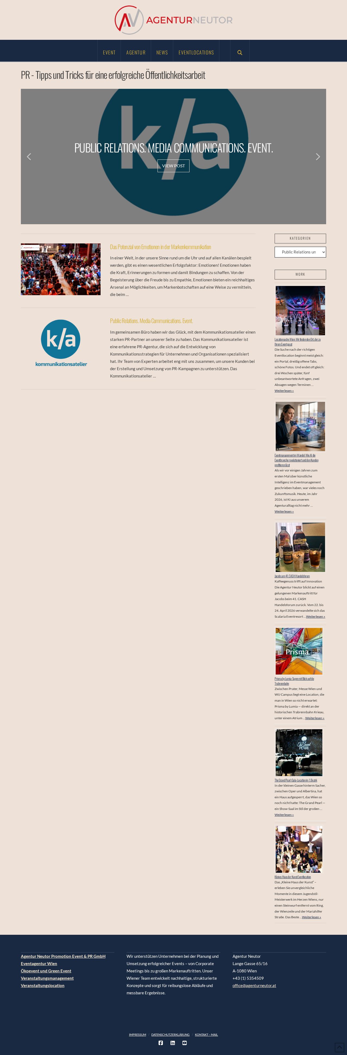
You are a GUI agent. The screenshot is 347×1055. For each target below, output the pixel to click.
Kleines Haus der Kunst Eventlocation (293, 876)
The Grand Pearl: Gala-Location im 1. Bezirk (296, 780)
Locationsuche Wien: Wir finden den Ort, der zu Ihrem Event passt (298, 341)
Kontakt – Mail (206, 1034)
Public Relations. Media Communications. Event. (151, 320)
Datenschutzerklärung (170, 1034)
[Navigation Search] (240, 50)
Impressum (137, 1034)
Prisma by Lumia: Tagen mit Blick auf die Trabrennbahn (294, 681)
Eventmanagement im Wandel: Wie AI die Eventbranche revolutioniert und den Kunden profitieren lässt (296, 460)
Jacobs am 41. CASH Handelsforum (292, 576)
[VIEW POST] (61, 269)
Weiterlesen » (284, 391)
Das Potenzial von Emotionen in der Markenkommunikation (160, 246)
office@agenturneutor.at (254, 985)
